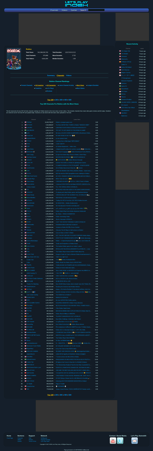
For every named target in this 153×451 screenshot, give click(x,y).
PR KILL (123, 94)
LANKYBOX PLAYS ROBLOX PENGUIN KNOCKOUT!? (71, 127)
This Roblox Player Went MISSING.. (65, 338)
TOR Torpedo (30, 321)
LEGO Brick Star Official (128, 107)
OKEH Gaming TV (32, 273)
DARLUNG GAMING (32, 351)
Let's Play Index (45, 441)
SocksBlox (29, 356)
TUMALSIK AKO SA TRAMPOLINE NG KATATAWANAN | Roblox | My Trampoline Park (79, 265)
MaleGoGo (124, 115)
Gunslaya (29, 238)
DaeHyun (123, 83)
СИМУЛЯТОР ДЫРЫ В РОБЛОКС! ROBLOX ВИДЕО (71, 354)
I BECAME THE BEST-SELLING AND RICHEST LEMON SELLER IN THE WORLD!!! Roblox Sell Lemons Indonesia (87, 370)
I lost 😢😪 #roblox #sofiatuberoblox (65, 259)
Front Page (10, 438)
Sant (28, 389)
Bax (28, 313)
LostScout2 (30, 275)
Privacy (31, 439)
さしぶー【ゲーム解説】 (128, 75)
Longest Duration (92, 85)
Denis (28, 143)
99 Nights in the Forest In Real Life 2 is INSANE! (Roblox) (71, 362)
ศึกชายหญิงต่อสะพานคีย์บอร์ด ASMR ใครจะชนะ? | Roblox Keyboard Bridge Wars (77, 327)
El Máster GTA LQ (126, 61)
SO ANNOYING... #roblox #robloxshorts (67, 203)
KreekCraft (30, 135)
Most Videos (81, 88)
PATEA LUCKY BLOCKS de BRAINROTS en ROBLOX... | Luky (73, 249)
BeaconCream (30, 370)
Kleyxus (123, 97)
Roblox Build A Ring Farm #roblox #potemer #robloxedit (71, 211)
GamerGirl (29, 192)
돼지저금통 (30, 281)
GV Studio (29, 383)
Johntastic (124, 56)
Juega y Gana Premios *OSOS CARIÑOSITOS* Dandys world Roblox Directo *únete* (79, 389)
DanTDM (29, 308)
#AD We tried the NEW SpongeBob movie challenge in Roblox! (72, 173)
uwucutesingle (30, 203)
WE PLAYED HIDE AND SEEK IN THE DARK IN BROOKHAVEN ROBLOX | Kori (77, 189)
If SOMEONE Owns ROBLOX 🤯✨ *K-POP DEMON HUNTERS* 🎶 (74, 332)
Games (20, 441)
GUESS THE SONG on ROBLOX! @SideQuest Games (71, 162)
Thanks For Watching (32, 284)
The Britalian (124, 53)
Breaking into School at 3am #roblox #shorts (68, 286)
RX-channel (124, 105)
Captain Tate (30, 362)
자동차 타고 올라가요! (62, 257)
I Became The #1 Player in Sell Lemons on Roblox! (69, 230)
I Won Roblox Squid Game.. (63, 308)
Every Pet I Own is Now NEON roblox (66, 348)
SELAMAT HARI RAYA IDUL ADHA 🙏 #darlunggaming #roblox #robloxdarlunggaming (79, 351)
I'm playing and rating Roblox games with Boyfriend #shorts (72, 192)
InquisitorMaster (31, 138)
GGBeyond (44, 438)
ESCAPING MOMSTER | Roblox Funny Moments (69, 303)
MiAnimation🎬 (31, 151)
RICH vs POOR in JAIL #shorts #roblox (66, 278)
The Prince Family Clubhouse (35, 278)
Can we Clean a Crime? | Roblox (64, 232)
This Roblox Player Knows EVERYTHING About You (70, 251)
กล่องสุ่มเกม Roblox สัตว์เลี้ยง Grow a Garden (68, 227)
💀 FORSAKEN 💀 (61, 386)
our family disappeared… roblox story (66, 146)
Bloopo (28, 340)
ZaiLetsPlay (30, 324)
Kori (28, 189)
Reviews (49, 91)
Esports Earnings (45, 439)
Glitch (28, 300)
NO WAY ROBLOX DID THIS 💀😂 (65, 135)
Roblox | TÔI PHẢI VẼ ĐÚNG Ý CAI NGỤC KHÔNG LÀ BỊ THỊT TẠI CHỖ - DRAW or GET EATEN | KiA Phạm (86, 289)
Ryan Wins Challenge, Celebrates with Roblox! (68, 319)
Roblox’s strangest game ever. (64, 122)
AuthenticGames (31, 359)
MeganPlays (30, 348)
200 (56, 100)
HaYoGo (29, 378)
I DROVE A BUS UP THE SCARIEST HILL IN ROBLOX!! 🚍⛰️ (73, 195)
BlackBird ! (124, 113)
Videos (68, 75)
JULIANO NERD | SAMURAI (129, 102)
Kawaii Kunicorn (31, 286)
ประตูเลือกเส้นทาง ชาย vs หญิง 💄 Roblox (67, 321)
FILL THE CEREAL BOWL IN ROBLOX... (67, 187)
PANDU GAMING (31, 375)
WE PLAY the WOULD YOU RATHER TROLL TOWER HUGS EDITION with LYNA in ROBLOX (81, 305)
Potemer (29, 211)
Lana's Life (29, 162)
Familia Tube (30, 259)
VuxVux (29, 173)
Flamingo (29, 122)
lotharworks (124, 59)
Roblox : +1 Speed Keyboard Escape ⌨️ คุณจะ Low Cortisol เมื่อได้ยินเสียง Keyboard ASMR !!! (81, 240)
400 (65, 100)
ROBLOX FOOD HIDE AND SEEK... (65, 267)
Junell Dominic (30, 168)
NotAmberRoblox (31, 332)
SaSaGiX (29, 160)
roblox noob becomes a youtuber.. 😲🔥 (67, 275)
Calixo (28, 337)
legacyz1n (124, 86)
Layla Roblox (30, 149)
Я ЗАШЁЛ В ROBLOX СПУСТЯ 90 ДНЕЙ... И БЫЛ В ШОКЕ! (72, 165)
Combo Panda (30, 267)
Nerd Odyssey (125, 70)
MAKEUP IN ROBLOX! (62, 297)
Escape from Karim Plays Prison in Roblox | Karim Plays (71, 154)
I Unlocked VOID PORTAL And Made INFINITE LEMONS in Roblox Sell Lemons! (77, 184)
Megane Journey (125, 72)
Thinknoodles (30, 224)
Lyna (28, 133)
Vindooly (29, 230)
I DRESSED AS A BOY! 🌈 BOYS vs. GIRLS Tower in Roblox (72, 181)
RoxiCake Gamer (31, 157)
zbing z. (29, 227)
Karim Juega (30, 154)
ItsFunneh (29, 124)
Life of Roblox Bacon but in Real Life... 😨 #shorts (69, 168)
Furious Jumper (31, 187)
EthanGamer (30, 205)
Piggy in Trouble (60, 383)
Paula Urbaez (30, 181)
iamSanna (29, 200)
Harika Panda (30, 195)
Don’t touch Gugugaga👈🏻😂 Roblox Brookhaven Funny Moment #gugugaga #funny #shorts (80, 151)
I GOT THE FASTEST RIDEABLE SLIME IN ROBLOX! (70, 222)
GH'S (28, 213)
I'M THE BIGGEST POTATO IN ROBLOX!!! (67, 205)
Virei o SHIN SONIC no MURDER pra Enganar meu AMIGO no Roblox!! (75, 270)
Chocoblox (29, 305)
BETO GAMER (31, 270)
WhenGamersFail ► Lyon (34, 367)
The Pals (29, 310)
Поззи (28, 165)
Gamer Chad (30, 254)
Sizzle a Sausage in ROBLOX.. (64, 219)
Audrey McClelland (126, 67)
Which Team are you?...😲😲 (64, 178)
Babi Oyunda (30, 372)
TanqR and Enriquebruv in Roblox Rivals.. (67, 243)
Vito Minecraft (30, 329)
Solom (28, 208)
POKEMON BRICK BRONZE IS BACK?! (67, 224)
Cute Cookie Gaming (32, 294)
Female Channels (26, 85)
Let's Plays (50, 88)
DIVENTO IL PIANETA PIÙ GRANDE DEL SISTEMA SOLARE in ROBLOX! (76, 367)
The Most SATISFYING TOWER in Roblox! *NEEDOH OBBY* (72, 125)
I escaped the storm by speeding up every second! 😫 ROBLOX (73, 372)
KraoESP (29, 316)
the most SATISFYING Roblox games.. (66, 300)
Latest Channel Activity (66, 85)
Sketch (28, 216)
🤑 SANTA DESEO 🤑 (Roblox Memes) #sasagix (69, 160)
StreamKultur (124, 88)
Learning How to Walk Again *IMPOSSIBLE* (67, 141)
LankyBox (29, 127)
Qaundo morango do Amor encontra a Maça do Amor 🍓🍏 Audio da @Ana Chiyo (78, 292)
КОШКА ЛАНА (30, 297)
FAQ (30, 438)
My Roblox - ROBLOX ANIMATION (65, 214)
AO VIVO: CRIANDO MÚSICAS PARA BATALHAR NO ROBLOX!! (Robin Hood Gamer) (79, 176)
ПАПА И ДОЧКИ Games (33, 335)
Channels (20, 438)
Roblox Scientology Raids (63, 216)
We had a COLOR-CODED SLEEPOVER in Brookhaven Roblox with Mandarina (77, 133)
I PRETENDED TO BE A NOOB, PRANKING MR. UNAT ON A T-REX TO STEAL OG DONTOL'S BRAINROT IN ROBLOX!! (89, 375)
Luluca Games (31, 246)
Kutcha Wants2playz (32, 240)
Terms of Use (32, 441)
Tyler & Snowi (30, 381)
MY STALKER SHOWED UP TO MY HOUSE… (68, 346)
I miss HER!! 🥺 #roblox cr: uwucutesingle (67, 273)
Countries (38, 88)
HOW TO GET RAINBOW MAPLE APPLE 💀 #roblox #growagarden (74, 238)
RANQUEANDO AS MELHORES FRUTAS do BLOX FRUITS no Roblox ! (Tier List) (78, 359)
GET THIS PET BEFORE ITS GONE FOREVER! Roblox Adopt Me (74, 235)
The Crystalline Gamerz (33, 302)
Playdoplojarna (125, 110)
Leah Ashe (29, 235)
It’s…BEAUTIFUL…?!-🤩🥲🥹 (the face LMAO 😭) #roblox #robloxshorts (76, 343)
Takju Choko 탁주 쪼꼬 (33, 257)
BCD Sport (124, 91)
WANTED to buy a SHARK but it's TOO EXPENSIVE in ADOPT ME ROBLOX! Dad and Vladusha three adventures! (87, 335)
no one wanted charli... (62, 138)
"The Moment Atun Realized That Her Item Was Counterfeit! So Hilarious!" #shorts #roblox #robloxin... (83, 365)
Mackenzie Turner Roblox (34, 346)
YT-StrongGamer (126, 78)
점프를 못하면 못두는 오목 (63, 281)
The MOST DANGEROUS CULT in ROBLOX (68, 316)
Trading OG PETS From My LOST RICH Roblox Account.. (71, 200)
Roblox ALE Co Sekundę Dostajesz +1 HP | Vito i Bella (70, 329)
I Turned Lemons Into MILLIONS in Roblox (67, 356)
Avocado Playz (31, 178)
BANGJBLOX (30, 364)
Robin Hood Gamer (32, 176)
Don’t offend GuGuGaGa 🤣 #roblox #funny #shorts (70, 324)
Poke (28, 251)
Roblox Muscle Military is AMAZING (65, 313)
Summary (51, 75)
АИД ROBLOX (31, 354)
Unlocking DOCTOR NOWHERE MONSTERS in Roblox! (71, 381)
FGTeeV (29, 141)
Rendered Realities (126, 99)
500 (70, 100)
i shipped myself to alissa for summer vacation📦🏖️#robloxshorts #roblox (76, 149)
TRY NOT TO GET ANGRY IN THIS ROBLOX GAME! (70, 130)
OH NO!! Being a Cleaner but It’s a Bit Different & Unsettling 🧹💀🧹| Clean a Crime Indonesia (81, 378)
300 (61, 100)
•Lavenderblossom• (32, 343)
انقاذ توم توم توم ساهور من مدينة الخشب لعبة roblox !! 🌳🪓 (71, 208)
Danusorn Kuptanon (126, 80)
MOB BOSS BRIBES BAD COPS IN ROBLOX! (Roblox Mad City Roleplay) (76, 311)
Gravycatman (30, 184)
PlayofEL (29, 265)
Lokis (28, 170)
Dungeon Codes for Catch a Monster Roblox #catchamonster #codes (75, 254)
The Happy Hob (125, 51)
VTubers (29, 219)
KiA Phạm (29, 289)
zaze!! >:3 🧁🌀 (31, 292)
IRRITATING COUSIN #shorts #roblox (66, 197)
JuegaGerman (30, 386)
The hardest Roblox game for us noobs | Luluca (69, 246)
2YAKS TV (124, 64)
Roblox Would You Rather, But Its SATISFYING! (69, 262)
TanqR (28, 243)
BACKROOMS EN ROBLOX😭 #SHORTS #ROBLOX (70, 157)
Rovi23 (28, 222)
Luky (28, 248)
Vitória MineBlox (31, 197)
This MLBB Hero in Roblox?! (63, 294)
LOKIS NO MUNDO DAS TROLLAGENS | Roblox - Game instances (74, 170)
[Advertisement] (59, 29)
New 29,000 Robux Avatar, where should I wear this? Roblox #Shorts (74, 284)
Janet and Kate (31, 232)
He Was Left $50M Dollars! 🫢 (64, 340)
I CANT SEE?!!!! (60, 143)
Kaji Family (29, 319)
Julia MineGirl (30, 130)
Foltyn (28, 262)
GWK (28, 146)
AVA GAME (29, 327)
